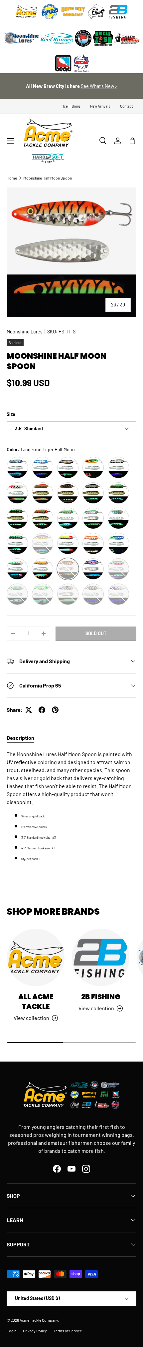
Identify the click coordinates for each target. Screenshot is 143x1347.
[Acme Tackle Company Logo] (26, 11)
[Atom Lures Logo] (81, 63)
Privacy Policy (35, 1330)
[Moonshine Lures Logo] (21, 38)
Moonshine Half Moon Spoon (47, 178)
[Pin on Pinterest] (55, 709)
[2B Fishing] (100, 957)
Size (11, 414)
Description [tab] (20, 737)
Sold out (95, 633)
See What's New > (99, 86)
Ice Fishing (71, 106)
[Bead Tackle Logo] (63, 63)
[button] (132, 141)
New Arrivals (100, 106)
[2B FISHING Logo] (118, 11)
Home (12, 178)
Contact (126, 106)
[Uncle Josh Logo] (103, 38)
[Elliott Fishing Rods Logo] (96, 11)
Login (11, 1330)
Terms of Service (68, 1330)
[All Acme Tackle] (36, 957)
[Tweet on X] (28, 709)
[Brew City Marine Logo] (73, 11)
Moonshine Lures (25, 331)
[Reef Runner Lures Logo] (56, 38)
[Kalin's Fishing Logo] (50, 11)
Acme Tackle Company (39, 1320)
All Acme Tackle (36, 1001)
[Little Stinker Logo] (126, 38)
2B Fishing (100, 997)
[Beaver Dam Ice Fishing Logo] (83, 38)
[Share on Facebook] (42, 709)
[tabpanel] (71, 806)
